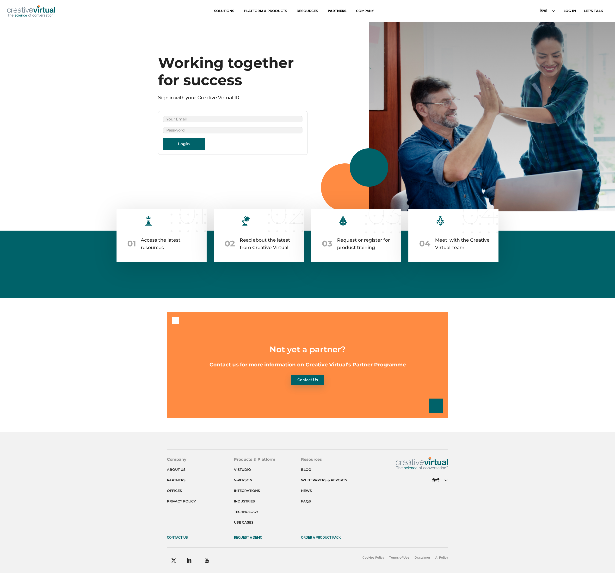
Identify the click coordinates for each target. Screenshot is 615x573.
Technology (246, 512)
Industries (244, 501)
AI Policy (441, 557)
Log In (570, 11)
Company (365, 11)
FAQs (306, 501)
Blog (306, 469)
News (306, 491)
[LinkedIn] (189, 560)
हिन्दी (543, 10)
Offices (174, 491)
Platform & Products (265, 11)
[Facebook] (173, 560)
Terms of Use (399, 557)
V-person (243, 480)
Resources (307, 11)
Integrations (247, 491)
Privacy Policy (181, 501)
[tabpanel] (233, 133)
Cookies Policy (373, 557)
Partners (337, 11)
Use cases (243, 522)
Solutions (224, 11)
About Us (176, 469)
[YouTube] (206, 560)
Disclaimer (422, 557)
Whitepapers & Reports (324, 480)
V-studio (242, 469)
